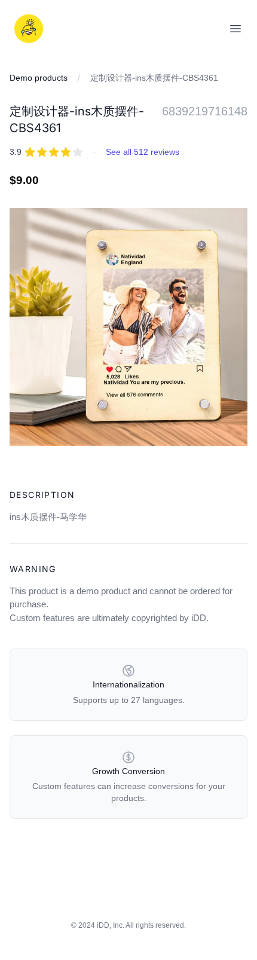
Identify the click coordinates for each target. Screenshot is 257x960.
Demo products (39, 77)
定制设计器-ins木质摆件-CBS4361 (154, 77)
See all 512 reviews (142, 152)
